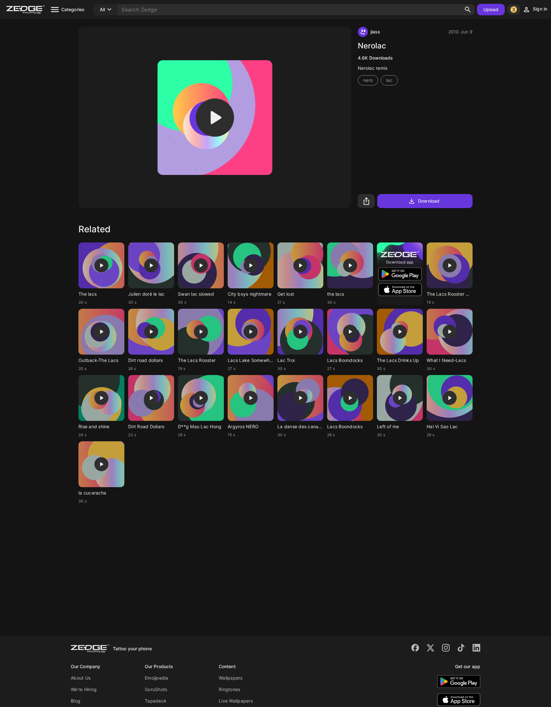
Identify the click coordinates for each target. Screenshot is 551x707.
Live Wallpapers (236, 700)
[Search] (468, 9)
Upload (491, 9)
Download (428, 201)
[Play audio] (215, 117)
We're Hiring (84, 689)
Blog (75, 700)
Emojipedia (156, 678)
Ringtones (229, 689)
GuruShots (156, 689)
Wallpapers (231, 678)
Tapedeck (155, 700)
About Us (81, 678)
